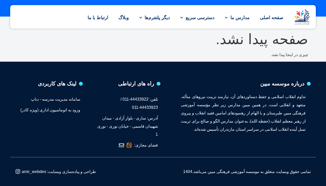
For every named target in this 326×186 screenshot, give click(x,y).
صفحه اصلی (271, 17)
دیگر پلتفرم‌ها (157, 17)
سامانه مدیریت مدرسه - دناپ (55, 99)
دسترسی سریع (200, 17)
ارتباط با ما (98, 17)
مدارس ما (240, 17)
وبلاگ (123, 17)
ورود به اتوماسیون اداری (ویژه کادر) (50, 110)
